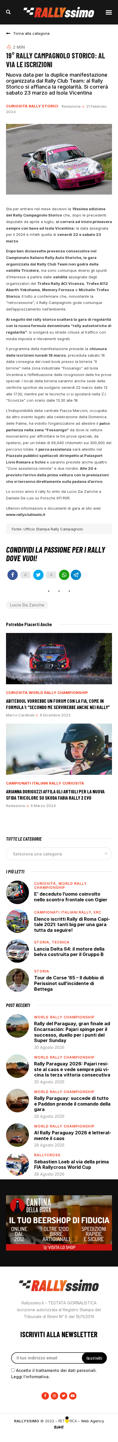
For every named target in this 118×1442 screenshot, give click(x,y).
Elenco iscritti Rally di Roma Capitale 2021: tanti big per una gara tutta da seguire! (72, 924)
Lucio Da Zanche (27, 604)
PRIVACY (59, 1436)
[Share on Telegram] (76, 575)
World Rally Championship (58, 693)
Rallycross (47, 1155)
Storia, (43, 942)
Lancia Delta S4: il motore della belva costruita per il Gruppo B (69, 951)
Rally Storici (43, 106)
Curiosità (16, 106)
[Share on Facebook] (12, 575)
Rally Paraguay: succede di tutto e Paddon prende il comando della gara (72, 1103)
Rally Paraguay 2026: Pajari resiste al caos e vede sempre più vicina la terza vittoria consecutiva (72, 1069)
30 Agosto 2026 (49, 1047)
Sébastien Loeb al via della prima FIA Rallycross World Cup (71, 1164)
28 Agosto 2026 (49, 1116)
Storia (41, 971)
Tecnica (61, 942)
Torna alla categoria (31, 33)
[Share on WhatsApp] (64, 575)
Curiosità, (46, 883)
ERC (97, 912)
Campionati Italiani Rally (33, 783)
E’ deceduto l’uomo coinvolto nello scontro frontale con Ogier (70, 896)
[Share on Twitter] (38, 575)
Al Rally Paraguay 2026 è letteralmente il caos (72, 1135)
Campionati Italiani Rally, (64, 912)
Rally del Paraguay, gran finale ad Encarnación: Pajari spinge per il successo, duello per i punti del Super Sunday (72, 1032)
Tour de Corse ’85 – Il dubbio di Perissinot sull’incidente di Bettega (69, 983)
